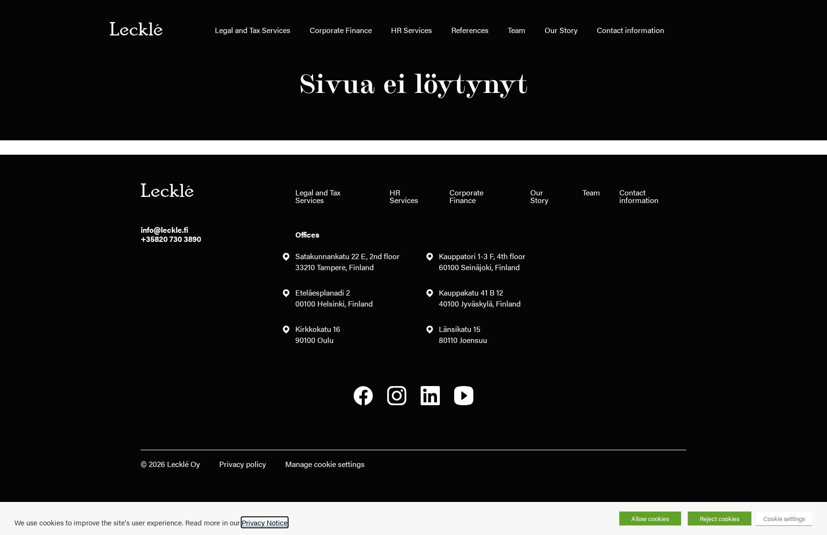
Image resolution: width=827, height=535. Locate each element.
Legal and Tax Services (253, 29)
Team (516, 29)
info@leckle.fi (164, 229)
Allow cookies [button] (650, 518)
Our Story (561, 29)
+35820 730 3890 (171, 238)
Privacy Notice (265, 522)
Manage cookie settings (325, 463)
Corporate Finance (341, 29)
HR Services (411, 29)
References (470, 29)
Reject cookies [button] (719, 518)
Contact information (630, 29)
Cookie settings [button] (784, 518)
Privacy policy (242, 463)
